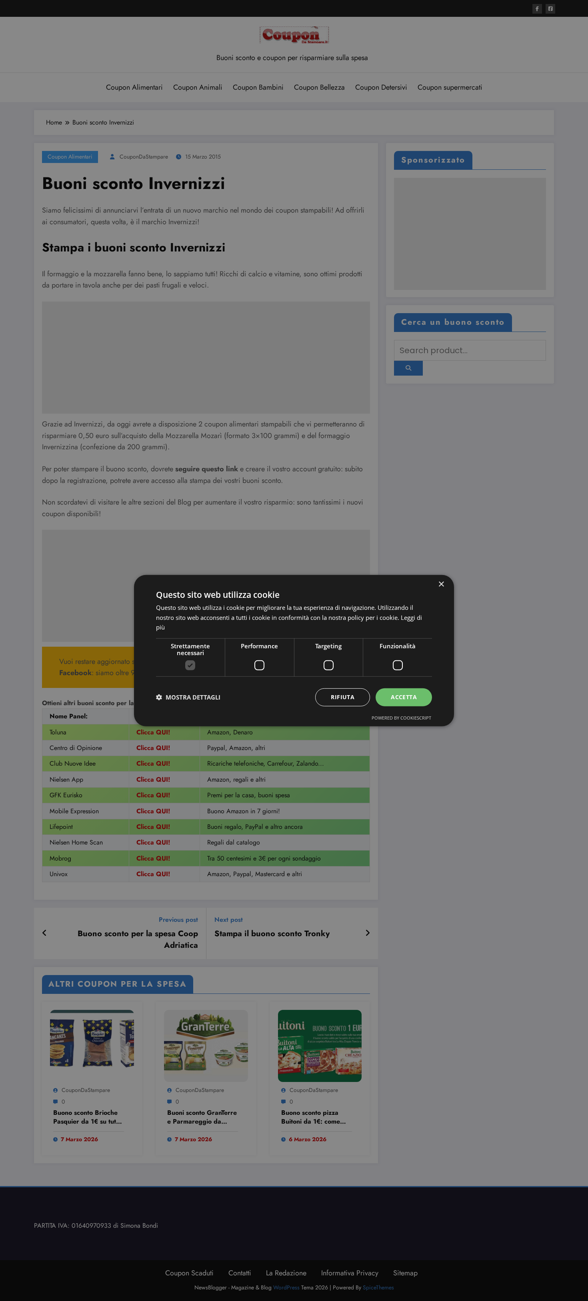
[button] (188, 697)
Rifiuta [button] (342, 697)
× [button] (441, 584)
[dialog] (294, 650)
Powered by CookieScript (401, 718)
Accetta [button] (404, 697)
